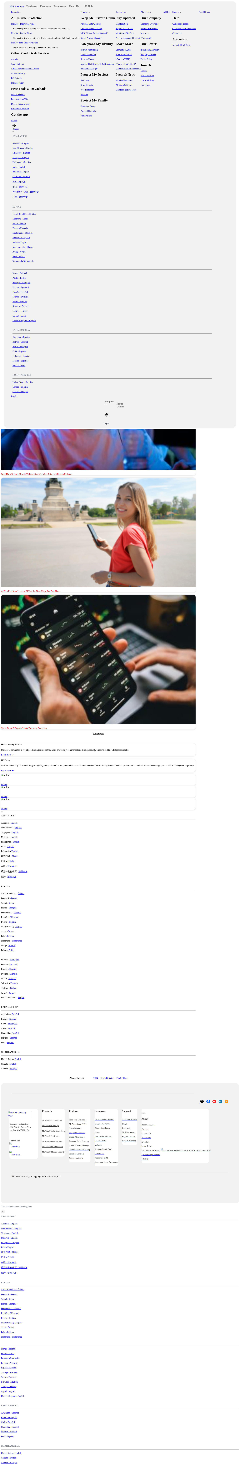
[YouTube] (214, 1103)
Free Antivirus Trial (19, 99)
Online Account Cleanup (91, 28)
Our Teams (145, 85)
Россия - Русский (20, 287)
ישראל (11, 931)
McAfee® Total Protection (53, 1131)
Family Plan (121, 1078)
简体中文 (11, 866)
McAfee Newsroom (124, 80)
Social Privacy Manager (91, 38)
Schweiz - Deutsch (20, 306)
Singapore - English (21, 153)
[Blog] (226, 1103)
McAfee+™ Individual (52, 1120)
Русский (13, 964)
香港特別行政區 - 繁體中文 (25, 192)
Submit (4, 784)
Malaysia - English (20, 157)
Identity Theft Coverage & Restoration (97, 64)
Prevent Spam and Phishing (128, 38)
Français (12, 908)
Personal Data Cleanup (91, 24)
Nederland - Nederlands (22, 261)
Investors (144, 33)
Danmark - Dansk (20, 219)
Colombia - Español (21, 356)
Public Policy (146, 59)
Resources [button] (59, 6)
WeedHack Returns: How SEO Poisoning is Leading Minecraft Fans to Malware (36, 474)
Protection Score (88, 106)
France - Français (20, 228)
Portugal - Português (21, 282)
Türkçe (13, 988)
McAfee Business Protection (128, 68)
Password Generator (20, 108)
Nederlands (17, 941)
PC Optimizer (17, 78)
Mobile (14, 120)
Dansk (14, 898)
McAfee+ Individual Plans (22, 24)
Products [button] (31, 6)
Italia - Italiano (18, 256)
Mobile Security (18, 73)
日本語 (10, 861)
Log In (14, 396)
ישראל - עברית (18, 252)
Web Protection (18, 94)
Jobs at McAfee (147, 75)
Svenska (13, 974)
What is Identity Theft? (126, 64)
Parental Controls (88, 111)
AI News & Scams (124, 85)
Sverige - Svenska (20, 297)
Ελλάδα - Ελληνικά (21, 237)
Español (12, 969)
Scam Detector (17, 64)
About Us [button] (74, 6)
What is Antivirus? (124, 54)
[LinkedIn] (220, 1102)
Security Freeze (87, 59)
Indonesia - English (20, 171)
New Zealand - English (22, 148)
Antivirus (15, 59)
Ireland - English (19, 242)
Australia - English (20, 143)
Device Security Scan (20, 104)
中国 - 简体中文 (20, 187)
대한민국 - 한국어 (21, 176)
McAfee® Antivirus (50, 1136)
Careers (144, 71)
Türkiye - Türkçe (20, 311)
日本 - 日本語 (18, 181)
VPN (95, 1078)
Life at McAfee (147, 80)
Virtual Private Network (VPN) (25, 68)
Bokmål (11, 945)
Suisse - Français (19, 301)
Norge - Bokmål (19, 273)
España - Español (20, 292)
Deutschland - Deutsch (22, 233)
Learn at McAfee (123, 50)
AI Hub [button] (88, 6)
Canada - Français (20, 391)
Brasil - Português (20, 346)
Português (14, 959)
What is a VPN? (123, 59)
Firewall (84, 94)
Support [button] (176, 12)
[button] (112, 129)
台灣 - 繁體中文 (20, 197)
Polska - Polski (19, 278)
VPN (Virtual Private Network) (94, 33)
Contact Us (177, 33)
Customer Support (180, 24)
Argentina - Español (21, 337)
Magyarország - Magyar (23, 247)
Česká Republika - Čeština (24, 214)
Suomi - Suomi (19, 223)
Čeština (21, 893)
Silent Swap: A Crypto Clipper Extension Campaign (24, 728)
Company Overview (149, 24)
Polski (11, 950)
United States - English (22, 382)
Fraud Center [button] (204, 12)
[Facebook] (208, 1103)
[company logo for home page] (17, 6)
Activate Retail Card (181, 45)
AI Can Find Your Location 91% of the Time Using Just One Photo (30, 591)
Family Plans (86, 116)
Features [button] (44, 6)
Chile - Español (19, 351)
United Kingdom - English (24, 320)
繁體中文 (22, 871)
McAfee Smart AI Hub (126, 90)
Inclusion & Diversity (150, 50)
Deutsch (17, 912)
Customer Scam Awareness (184, 28)
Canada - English (20, 387)
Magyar (18, 926)
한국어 (15, 856)
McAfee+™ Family (50, 1125)
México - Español (20, 361)
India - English (18, 167)
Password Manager (89, 68)
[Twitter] (202, 1102)
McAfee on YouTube (125, 33)
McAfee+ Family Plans (21, 33)
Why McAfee (147, 38)
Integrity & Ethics (148, 54)
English (14, 823)
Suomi (11, 903)
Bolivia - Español (20, 342)
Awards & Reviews (149, 28)
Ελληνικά (14, 917)
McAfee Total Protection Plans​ (24, 43)
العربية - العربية (19, 316)
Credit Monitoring (88, 54)
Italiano (10, 936)
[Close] (2, 811)
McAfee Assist (17, 83)
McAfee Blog (122, 24)
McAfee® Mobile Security (53, 1152)
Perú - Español (18, 365)
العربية (12, 993)
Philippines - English (21, 162)
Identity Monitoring (89, 50)
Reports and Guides (124, 28)
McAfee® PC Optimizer (52, 1146)
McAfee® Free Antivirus (52, 1141)
